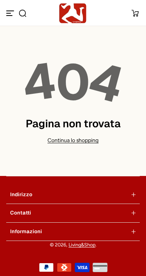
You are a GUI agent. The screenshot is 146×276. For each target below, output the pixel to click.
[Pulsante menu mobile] (11, 13)
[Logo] (73, 13)
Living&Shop (82, 245)
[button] (22, 13)
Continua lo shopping (73, 140)
